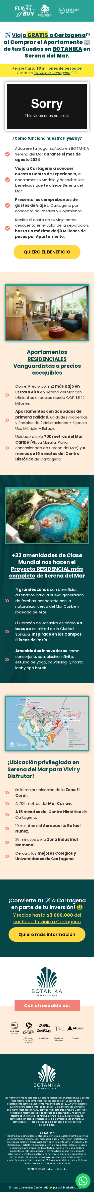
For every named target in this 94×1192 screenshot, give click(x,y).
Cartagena (51, 1169)
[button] (82, 1180)
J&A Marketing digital (71, 1187)
